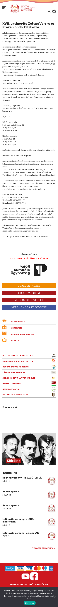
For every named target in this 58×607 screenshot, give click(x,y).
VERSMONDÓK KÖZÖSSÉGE (29, 307)
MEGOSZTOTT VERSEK (29, 300)
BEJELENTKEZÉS (29, 285)
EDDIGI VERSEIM (29, 293)
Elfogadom (29, 603)
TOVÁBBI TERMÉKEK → (44, 548)
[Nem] (54, 597)
